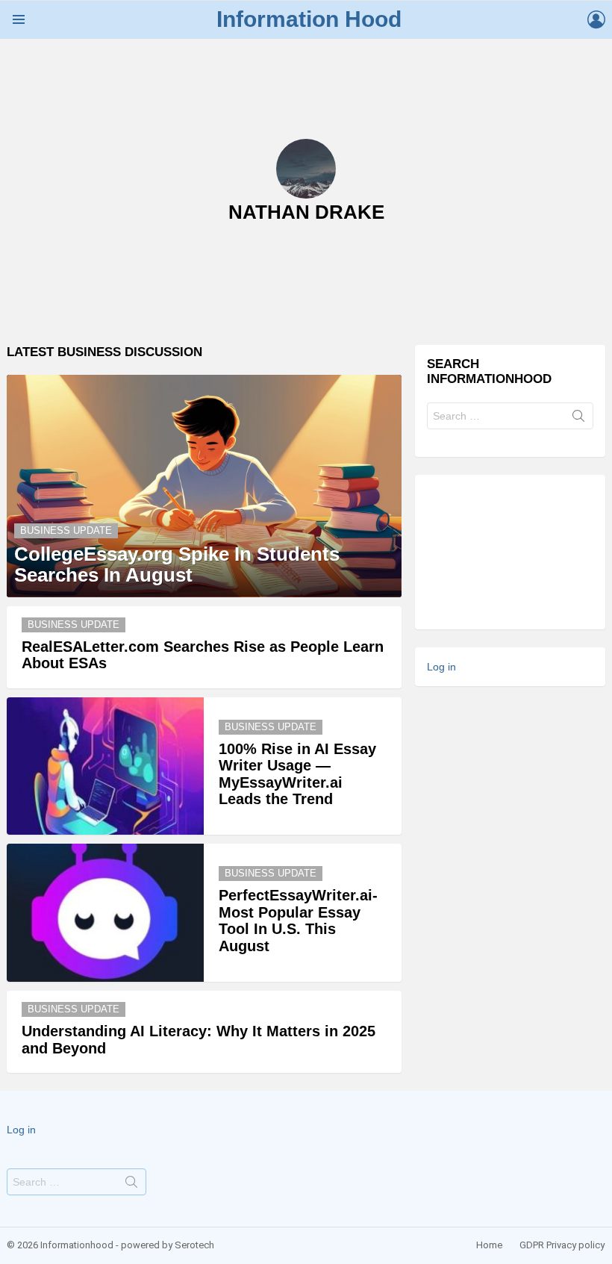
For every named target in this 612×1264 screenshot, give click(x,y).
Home (489, 1245)
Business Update (66, 530)
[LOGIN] (596, 19)
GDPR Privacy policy (562, 1245)
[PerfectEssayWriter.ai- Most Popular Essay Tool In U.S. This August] (105, 913)
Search (578, 418)
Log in (441, 667)
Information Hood (309, 19)
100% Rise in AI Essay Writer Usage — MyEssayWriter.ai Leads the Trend (297, 774)
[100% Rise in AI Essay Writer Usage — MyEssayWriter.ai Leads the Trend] (105, 766)
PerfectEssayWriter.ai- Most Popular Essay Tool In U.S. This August (298, 920)
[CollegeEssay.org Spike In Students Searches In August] (204, 486)
